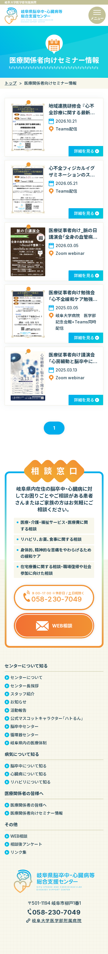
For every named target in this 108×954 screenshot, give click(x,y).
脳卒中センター (24, 726)
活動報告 (18, 710)
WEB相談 (18, 836)
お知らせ (18, 702)
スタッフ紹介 (22, 694)
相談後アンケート (26, 844)
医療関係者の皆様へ (28, 805)
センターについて (26, 677)
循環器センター (24, 735)
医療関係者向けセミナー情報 (36, 813)
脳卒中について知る (28, 766)
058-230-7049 (56, 912)
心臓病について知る (28, 774)
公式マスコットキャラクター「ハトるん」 (46, 718)
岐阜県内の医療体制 (28, 743)
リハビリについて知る (30, 782)
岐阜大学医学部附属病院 (57, 920)
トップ (11, 83)
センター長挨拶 (24, 686)
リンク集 (18, 852)
